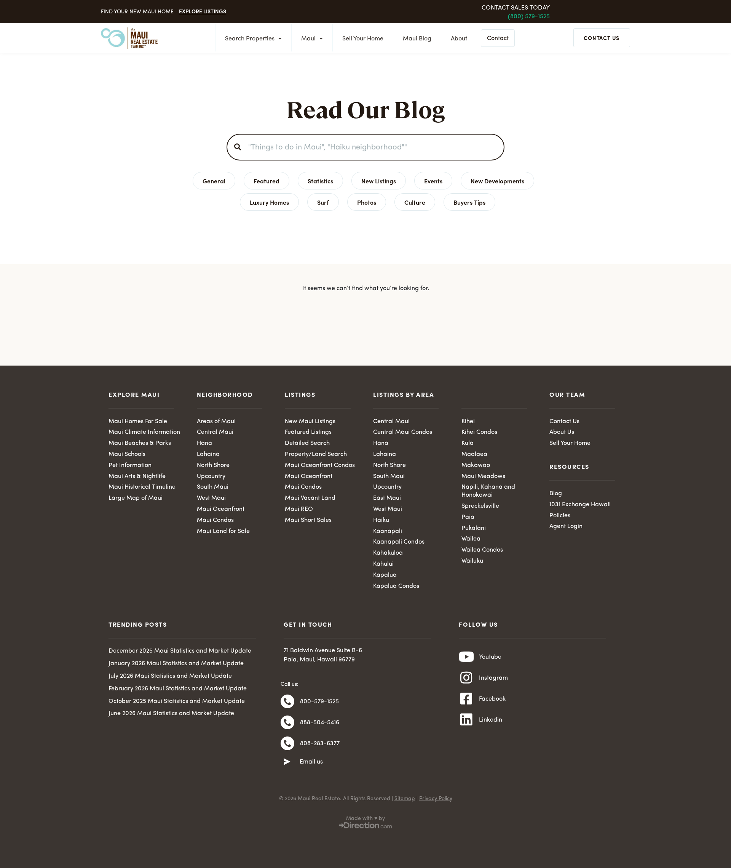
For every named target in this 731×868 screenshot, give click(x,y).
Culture (414, 202)
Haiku (381, 520)
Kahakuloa (388, 553)
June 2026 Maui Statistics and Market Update (171, 714)
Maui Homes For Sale (138, 422)
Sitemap (404, 798)
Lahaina (208, 454)
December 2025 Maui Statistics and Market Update (180, 651)
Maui (308, 39)
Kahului (383, 564)
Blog (555, 494)
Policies (559, 516)
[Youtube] (466, 657)
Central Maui (215, 432)
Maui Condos (215, 520)
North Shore (213, 465)
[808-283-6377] (287, 743)
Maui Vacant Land (310, 498)
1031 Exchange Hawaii (580, 505)
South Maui (212, 487)
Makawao (475, 465)
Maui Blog (417, 39)
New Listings (378, 180)
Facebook (492, 699)
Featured (266, 180)
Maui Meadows (483, 476)
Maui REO (299, 509)
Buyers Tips (469, 202)
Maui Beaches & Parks (140, 443)
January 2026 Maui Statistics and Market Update (176, 664)
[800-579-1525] (287, 701)
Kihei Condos (479, 432)
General (214, 180)
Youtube (490, 657)
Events (433, 180)
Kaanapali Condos (399, 542)
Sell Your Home (362, 39)
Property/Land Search (316, 454)
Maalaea (474, 454)
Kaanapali (387, 531)
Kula (467, 443)
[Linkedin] (466, 720)
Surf (323, 202)
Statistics (320, 180)
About (459, 39)
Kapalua (385, 575)
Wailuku (472, 561)
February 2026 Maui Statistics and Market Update (178, 689)
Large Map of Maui (136, 498)
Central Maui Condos (402, 432)
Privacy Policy (435, 798)
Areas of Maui (216, 422)
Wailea (470, 539)
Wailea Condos (482, 550)
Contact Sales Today (516, 8)
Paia (467, 517)
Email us (311, 762)
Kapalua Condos (396, 586)
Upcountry (211, 476)
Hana (204, 443)
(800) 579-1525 (529, 17)
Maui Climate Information (144, 432)
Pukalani (473, 528)
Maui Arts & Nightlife (137, 476)
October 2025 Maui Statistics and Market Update (177, 701)
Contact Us (564, 422)
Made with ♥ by (365, 818)
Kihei (468, 422)
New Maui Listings (310, 422)
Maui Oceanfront (220, 509)
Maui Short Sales (308, 520)
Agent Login (566, 526)
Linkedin (490, 720)
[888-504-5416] (287, 722)
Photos (366, 202)
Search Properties (250, 39)
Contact (498, 38)
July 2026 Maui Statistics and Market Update (170, 676)
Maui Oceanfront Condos (320, 465)
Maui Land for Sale (223, 531)
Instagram (493, 678)
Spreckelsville (480, 506)
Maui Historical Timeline (142, 487)
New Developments (497, 180)
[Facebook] (466, 699)
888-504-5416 (319, 723)
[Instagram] (466, 678)
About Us (561, 432)
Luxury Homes (269, 202)
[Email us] (287, 762)
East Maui (387, 498)
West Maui (211, 498)
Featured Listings (308, 432)
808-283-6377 (320, 744)
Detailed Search (307, 443)
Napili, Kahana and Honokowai (488, 491)
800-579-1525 (319, 702)
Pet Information (130, 465)
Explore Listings (202, 11)
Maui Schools (127, 454)
